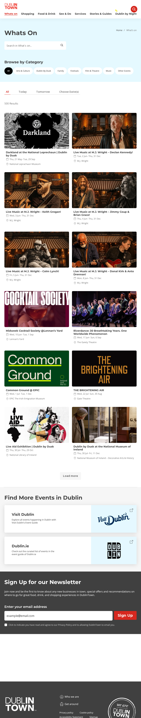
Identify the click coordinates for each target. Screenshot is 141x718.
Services (80, 13)
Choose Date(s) (69, 91)
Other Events (124, 71)
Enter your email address (25, 607)
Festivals (74, 71)
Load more (70, 476)
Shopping (27, 13)
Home (119, 30)
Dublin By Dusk (44, 71)
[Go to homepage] (20, 704)
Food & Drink (46, 13)
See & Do (65, 13)
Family (61, 71)
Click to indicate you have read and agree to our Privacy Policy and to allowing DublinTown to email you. (62, 624)
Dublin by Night (126, 13)
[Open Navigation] (134, 9)
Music (108, 71)
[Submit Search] (62, 45)
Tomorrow (43, 91)
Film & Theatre (92, 71)
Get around (71, 704)
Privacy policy (66, 712)
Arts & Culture (23, 71)
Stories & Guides (101, 13)
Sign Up (125, 615)
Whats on (10, 13)
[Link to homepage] (11, 6)
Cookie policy (86, 712)
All (8, 71)
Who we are (72, 697)
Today (23, 91)
